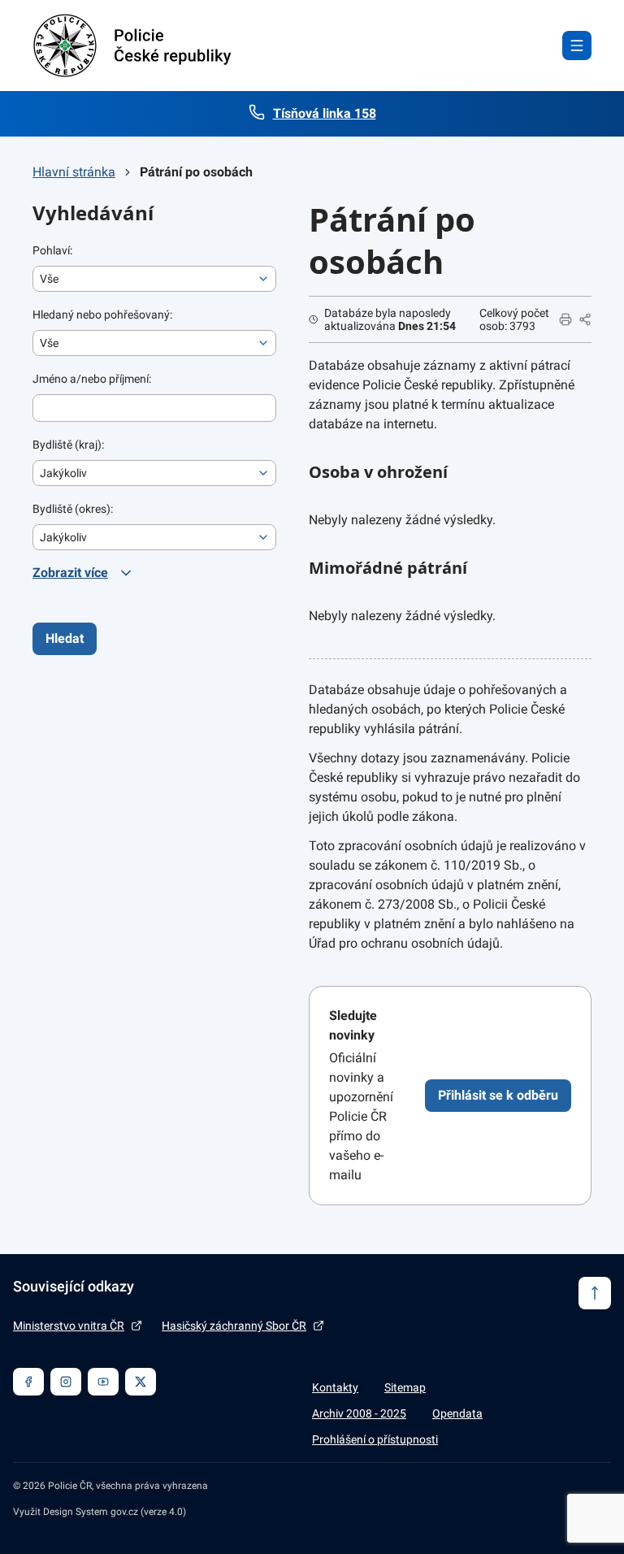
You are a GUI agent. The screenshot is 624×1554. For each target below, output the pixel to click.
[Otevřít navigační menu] (577, 45)
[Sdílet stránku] (585, 319)
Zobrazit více (70, 572)
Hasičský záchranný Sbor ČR (234, 1325)
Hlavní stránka (73, 172)
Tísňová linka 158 (324, 113)
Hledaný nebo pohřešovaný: (102, 314)
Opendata (457, 1413)
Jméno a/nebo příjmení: (91, 378)
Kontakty (335, 1387)
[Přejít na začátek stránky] (594, 1293)
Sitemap (405, 1387)
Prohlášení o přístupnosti (375, 1439)
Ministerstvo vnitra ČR (68, 1325)
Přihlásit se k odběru (498, 1095)
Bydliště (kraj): (68, 444)
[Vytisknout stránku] (565, 319)
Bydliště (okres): (72, 508)
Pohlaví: (52, 250)
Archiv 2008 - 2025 (359, 1413)
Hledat (65, 638)
